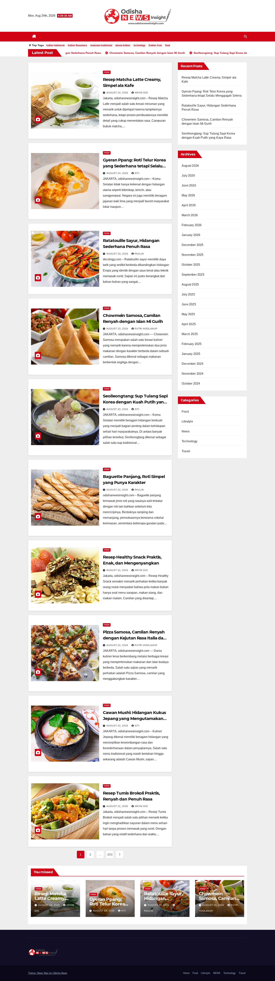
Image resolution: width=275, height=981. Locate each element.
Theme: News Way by (40, 973)
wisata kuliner (122, 45)
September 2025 (193, 274)
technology (139, 45)
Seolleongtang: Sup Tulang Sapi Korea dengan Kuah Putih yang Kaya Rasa (135, 402)
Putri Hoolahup (146, 328)
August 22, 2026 (117, 489)
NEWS (216, 973)
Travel (186, 451)
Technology (189, 441)
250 (110, 854)
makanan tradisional (101, 45)
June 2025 (189, 304)
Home (186, 973)
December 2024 (193, 363)
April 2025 (189, 324)
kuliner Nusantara (77, 45)
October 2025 (191, 264)
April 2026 (189, 205)
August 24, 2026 (117, 92)
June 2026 (189, 185)
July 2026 (188, 175)
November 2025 (193, 254)
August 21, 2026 (117, 806)
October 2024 (191, 383)
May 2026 (188, 195)
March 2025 (190, 334)
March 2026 (190, 215)
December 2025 (193, 244)
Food (106, 72)
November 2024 (193, 373)
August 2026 (190, 165)
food (167, 45)
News (186, 431)
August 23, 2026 (117, 253)
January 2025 (191, 353)
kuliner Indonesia (55, 45)
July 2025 (188, 294)
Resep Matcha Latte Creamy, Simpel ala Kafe (52, 898)
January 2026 (191, 235)
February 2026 (192, 225)
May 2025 (188, 314)
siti (137, 173)
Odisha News (60, 973)
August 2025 (190, 284)
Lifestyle (187, 421)
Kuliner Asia (155, 45)
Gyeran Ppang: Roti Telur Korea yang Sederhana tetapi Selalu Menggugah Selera (134, 166)
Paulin (139, 253)
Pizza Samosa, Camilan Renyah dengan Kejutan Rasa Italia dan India (134, 638)
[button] (245, 36)
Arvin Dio (141, 92)
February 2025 (192, 343)
